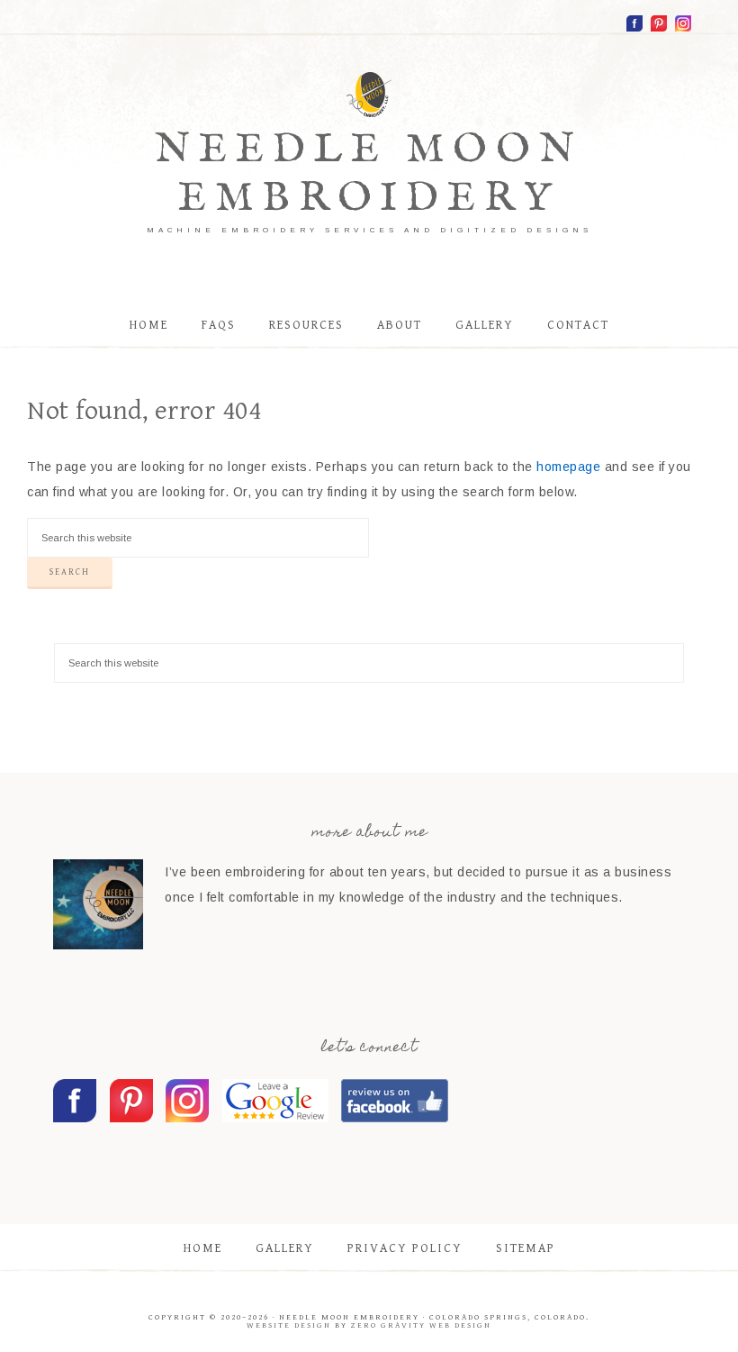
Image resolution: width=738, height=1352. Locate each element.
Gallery (285, 1248)
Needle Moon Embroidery (369, 174)
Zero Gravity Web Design (421, 1325)
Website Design (289, 1325)
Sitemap (525, 1248)
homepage (568, 466)
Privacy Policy (405, 1248)
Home (203, 1248)
